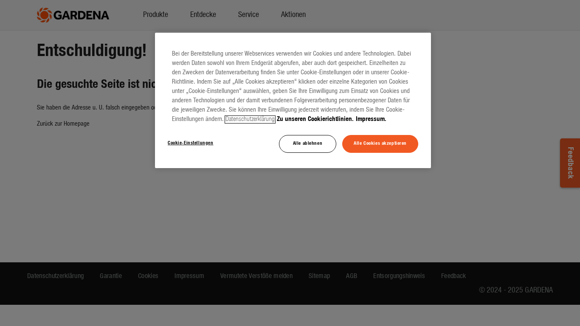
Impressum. (371, 119)
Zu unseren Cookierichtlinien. (315, 119)
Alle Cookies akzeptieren (380, 143)
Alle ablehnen (307, 143)
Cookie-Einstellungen (190, 143)
